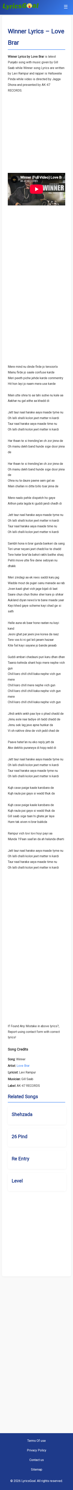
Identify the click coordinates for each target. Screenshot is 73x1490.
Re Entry (20, 1158)
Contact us (36, 1460)
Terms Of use (36, 1441)
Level (17, 1181)
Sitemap (36, 1469)
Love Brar (23, 1066)
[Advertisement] (36, 130)
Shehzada (22, 1114)
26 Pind (19, 1136)
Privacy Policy (36, 1450)
